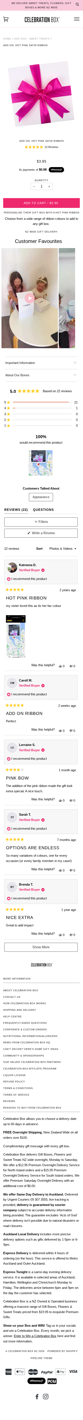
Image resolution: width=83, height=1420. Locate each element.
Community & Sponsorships (23, 1055)
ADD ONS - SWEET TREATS (31, 38)
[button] (41, 147)
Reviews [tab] (16, 509)
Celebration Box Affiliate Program (29, 1068)
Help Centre (12, 1016)
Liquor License (14, 1075)
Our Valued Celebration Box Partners (32, 1062)
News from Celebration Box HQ (26, 1042)
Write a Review (49, 534)
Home (7, 38)
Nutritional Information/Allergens (30, 1036)
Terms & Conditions (18, 1088)
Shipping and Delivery (19, 1010)
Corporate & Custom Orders (25, 1029)
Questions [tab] (43, 509)
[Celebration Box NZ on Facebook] (37, 1398)
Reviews (9, 1101)
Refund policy (14, 1081)
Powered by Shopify (62, 1351)
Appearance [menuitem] (41, 497)
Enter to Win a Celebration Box (35, 1336)
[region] (41, 463)
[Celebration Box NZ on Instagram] (46, 1398)
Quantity (41, 180)
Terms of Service (16, 1094)
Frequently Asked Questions (25, 1023)
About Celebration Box (20, 990)
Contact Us (11, 997)
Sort (39, 548)
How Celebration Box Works (24, 1003)
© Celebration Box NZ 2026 (25, 1351)
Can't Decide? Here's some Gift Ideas (30, 1049)
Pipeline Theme (42, 1358)
